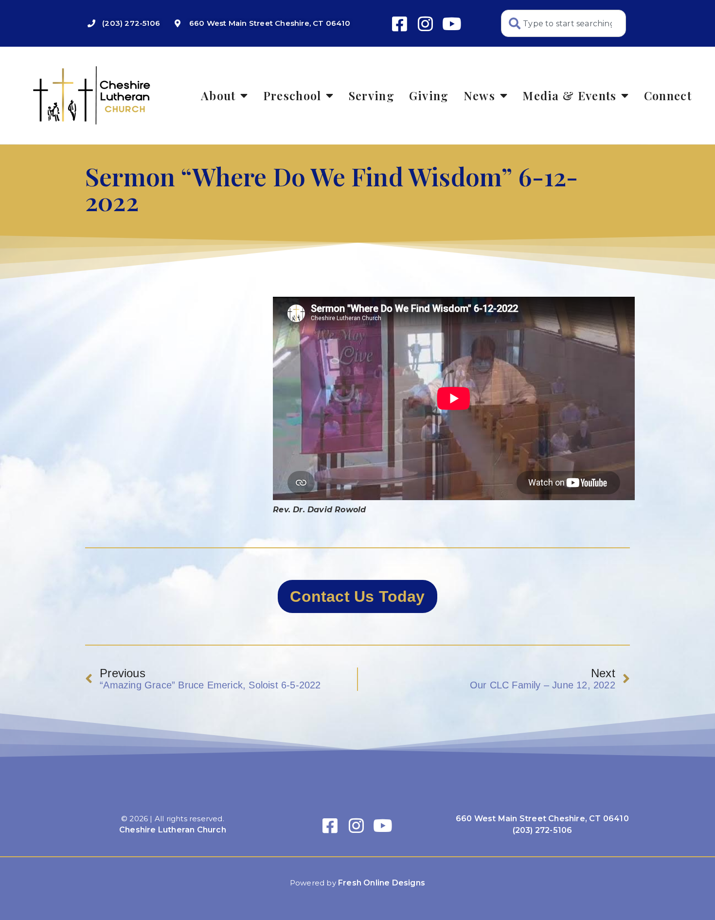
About (218, 95)
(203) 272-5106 (542, 830)
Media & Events (569, 95)
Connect (668, 95)
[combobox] (563, 23)
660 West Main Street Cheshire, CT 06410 (542, 818)
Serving (371, 95)
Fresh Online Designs (381, 882)
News (479, 95)
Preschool (292, 95)
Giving (429, 95)
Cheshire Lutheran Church (172, 829)
